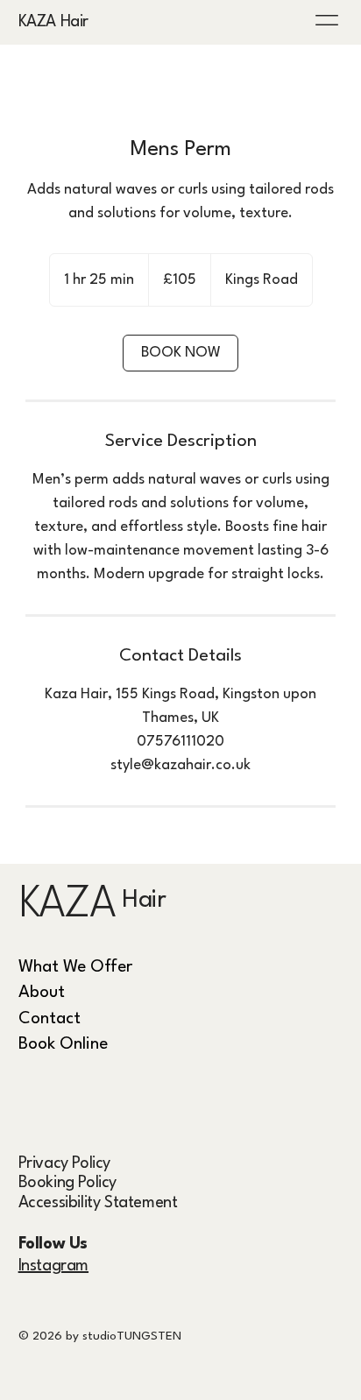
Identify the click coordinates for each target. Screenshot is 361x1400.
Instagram (53, 1266)
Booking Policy (67, 1183)
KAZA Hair (53, 22)
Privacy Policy (64, 1163)
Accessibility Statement (98, 1203)
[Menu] (328, 20)
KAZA (66, 905)
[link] (180, 353)
